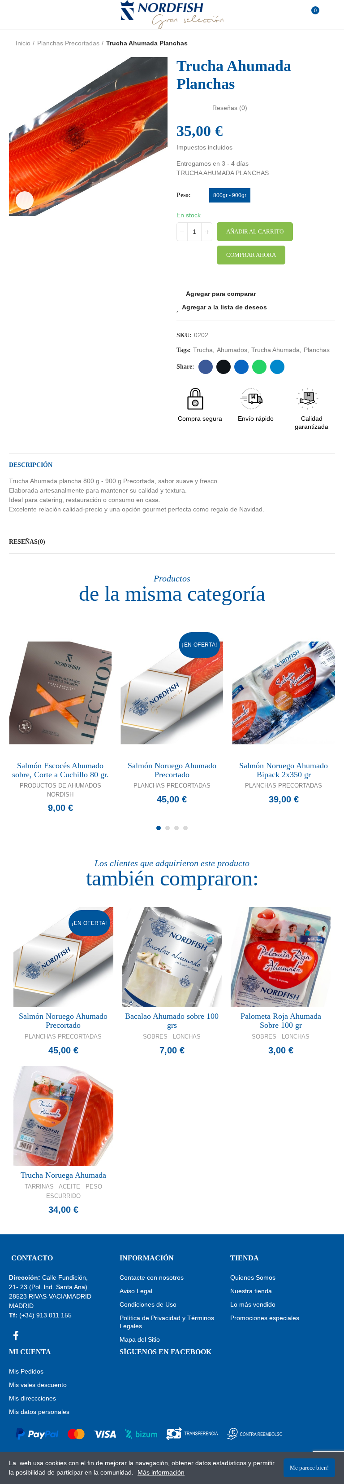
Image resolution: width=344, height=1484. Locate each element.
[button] (158, 828)
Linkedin (241, 367)
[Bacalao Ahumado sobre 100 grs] (172, 957)
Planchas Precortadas (172, 785)
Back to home (317, 43)
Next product (328, 43)
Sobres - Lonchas (172, 1036)
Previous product (306, 43)
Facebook (205, 367)
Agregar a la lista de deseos (224, 307)
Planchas (317, 349)
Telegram (277, 367)
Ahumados (232, 349)
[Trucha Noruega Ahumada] (63, 1116)
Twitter (223, 367)
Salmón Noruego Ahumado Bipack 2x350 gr (283, 770)
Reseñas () (229, 108)
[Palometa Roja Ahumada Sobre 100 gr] (281, 957)
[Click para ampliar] (25, 200)
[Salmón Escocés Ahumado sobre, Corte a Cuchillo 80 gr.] (60, 693)
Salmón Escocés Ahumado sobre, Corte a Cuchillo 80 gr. (60, 770)
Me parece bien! (309, 1467)
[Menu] (17, 14)
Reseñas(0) (27, 541)
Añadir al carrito (255, 231)
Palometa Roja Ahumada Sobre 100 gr (281, 1021)
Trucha (203, 349)
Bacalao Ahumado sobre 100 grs (172, 1021)
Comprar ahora (251, 254)
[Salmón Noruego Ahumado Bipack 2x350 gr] (283, 693)
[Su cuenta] (326, 14)
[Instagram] (31, 1336)
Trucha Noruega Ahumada (63, 1175)
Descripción (30, 465)
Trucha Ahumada (275, 349)
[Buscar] (30, 14)
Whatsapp (259, 367)
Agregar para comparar (221, 293)
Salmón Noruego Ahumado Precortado (172, 770)
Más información (161, 1472)
